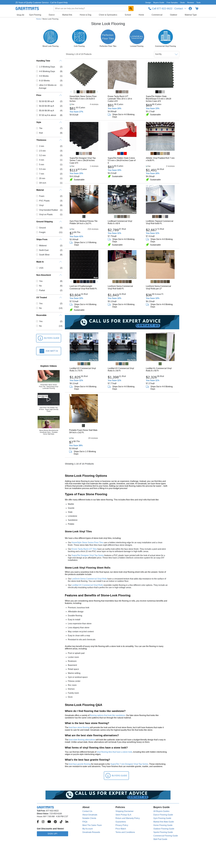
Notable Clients (89, 818)
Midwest (42, 245)
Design (148, 2)
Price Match (121, 829)
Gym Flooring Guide (162, 818)
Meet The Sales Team (92, 825)
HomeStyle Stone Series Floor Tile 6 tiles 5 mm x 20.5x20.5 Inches (83, 98)
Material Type (191, 15)
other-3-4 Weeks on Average (47, 86)
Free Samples (172, 2)
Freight (42, 232)
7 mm (41, 174)
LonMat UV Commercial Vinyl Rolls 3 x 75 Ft (83, 369)
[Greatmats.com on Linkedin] (67, 822)
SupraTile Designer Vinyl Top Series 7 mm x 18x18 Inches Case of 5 (83, 160)
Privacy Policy (122, 825)
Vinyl (41, 205)
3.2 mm (42, 155)
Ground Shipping (44, 222)
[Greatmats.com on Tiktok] (61, 822)
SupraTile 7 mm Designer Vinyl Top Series (129, 764)
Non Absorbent (43, 275)
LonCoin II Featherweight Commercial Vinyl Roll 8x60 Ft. (83, 287)
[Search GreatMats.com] (131, 8)
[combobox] (93, 8)
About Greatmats (89, 815)
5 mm (41, 164)
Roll (41, 133)
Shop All (20, 15)
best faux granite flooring (80, 764)
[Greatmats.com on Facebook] (38, 822)
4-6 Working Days (47, 71)
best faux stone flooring (79, 727)
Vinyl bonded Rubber (48, 210)
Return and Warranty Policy (128, 818)
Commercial (157, 15)
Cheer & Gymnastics (108, 15)
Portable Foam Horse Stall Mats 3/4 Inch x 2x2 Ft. (83, 431)
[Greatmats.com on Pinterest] (55, 822)
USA (41, 268)
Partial (42, 290)
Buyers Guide (158, 2)
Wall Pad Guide (160, 839)
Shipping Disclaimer (125, 811)
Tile (40, 128)
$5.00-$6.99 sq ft (46, 111)
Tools (198, 2)
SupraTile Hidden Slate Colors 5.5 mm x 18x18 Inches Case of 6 (122, 160)
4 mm (41, 160)
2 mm (41, 146)
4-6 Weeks (43, 76)
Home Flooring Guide (162, 825)
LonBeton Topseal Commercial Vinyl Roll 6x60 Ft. (159, 222)
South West (44, 255)
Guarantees (121, 822)
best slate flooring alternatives (82, 740)
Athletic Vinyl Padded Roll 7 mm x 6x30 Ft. (160, 159)
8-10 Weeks (44, 81)
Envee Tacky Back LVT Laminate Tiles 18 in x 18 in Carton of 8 (120, 98)
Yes (40, 281)
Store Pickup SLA (123, 815)
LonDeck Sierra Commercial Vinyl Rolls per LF (158, 287)
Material (40, 190)
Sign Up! (52, 834)
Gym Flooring (35, 15)
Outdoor (173, 15)
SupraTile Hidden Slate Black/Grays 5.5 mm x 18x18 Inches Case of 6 (158, 98)
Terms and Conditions (125, 832)
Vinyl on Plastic (46, 214)
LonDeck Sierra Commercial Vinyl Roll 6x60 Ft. (120, 287)
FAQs (84, 822)
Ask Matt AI (52, 351)
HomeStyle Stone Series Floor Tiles (87, 542)
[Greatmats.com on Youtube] (49, 822)
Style (38, 122)
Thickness (41, 140)
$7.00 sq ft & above (47, 115)
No (40, 286)
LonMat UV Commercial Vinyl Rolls (87, 585)
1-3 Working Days (47, 67)
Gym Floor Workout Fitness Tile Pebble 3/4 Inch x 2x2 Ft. (84, 222)
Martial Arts (67, 15)
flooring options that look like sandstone (107, 715)
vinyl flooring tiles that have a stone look (114, 752)
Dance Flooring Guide (163, 815)
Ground (42, 228)
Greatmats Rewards (91, 832)
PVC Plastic (44, 201)
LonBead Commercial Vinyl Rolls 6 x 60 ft (120, 222)
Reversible (41, 315)
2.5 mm (42, 151)
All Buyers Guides (161, 811)
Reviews (190, 2)
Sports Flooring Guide (163, 832)
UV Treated (41, 297)
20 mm (42, 178)
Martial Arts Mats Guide (163, 822)
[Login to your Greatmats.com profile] (190, 8)
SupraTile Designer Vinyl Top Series (88, 555)
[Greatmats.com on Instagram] (43, 822)
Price (38, 95)
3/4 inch (42, 183)
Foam (41, 196)
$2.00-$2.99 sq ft (46, 101)
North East (43, 250)
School (128, 15)
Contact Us (87, 811)
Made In (40, 262)
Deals (182, 2)
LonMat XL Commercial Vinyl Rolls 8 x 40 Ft (159, 369)
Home (141, 15)
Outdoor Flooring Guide (163, 829)
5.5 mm (42, 169)
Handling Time (43, 61)
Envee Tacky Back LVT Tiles (84, 549)
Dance (52, 15)
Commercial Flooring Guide (165, 836)
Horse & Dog (85, 15)
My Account (87, 829)
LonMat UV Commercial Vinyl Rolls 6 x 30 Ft (121, 369)
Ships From (41, 239)
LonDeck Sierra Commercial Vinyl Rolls (89, 579)
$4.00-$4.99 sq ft (46, 106)
